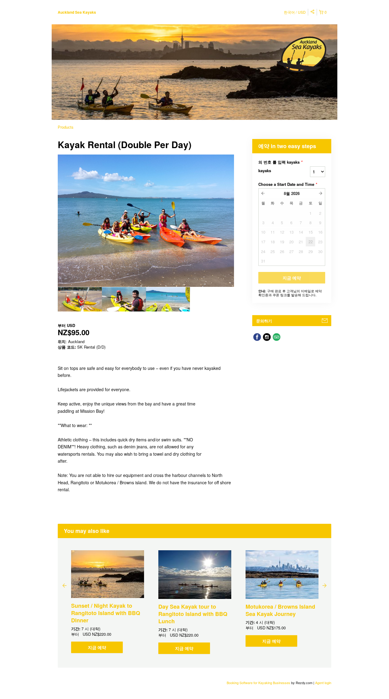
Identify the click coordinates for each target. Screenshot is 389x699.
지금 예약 (97, 647)
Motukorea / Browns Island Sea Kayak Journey (280, 610)
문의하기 (264, 321)
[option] (80, 299)
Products (66, 127)
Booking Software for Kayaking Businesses (259, 682)
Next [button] (325, 585)
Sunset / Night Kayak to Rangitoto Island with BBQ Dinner (105, 613)
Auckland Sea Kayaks (77, 12)
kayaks (264, 170)
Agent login (323, 682)
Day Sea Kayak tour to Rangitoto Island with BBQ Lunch (192, 614)
